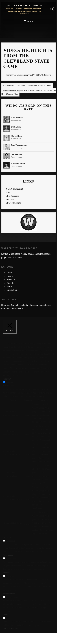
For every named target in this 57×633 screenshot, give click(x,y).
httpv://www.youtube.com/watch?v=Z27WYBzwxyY (28, 74)
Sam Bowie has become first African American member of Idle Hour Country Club (28, 92)
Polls (8, 192)
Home (9, 272)
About (9, 286)
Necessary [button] (7, 378)
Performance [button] (8, 554)
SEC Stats (10, 199)
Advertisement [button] (9, 593)
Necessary (10, 382)
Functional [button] (7, 537)
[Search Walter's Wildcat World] (52, 9)
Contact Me (12, 290)
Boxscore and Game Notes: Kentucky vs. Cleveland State (27, 85)
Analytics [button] (7, 572)
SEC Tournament (13, 202)
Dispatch (11, 283)
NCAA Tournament (14, 188)
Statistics (11, 279)
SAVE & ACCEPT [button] (11, 628)
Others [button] (5, 614)
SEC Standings (12, 195)
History (10, 276)
